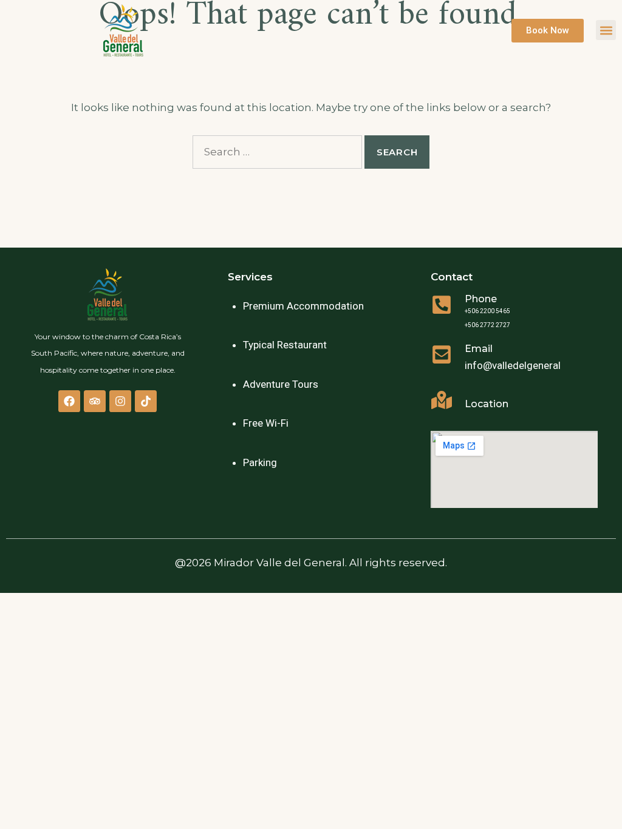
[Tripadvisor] (95, 401)
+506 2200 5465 (487, 311)
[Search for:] (277, 152)
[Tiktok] (146, 401)
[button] (606, 30)
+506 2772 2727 (487, 325)
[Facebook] (69, 401)
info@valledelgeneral (513, 365)
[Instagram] (120, 401)
